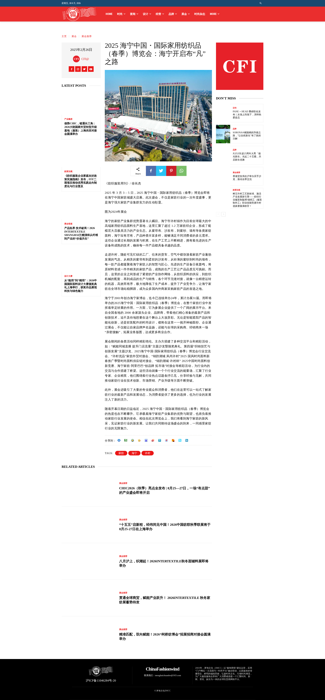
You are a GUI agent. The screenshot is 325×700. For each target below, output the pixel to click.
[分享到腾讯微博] (159, 440)
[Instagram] (78, 69)
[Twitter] (84, 69)
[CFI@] (77, 59)
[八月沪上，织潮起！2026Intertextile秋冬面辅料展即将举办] (89, 561)
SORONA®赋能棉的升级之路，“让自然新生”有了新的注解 (247, 135)
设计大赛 (68, 276)
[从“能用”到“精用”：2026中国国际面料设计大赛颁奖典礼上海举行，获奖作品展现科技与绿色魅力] (81, 260)
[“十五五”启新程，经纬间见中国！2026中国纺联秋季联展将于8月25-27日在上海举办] (89, 525)
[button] (260, 3)
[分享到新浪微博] (152, 440)
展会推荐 (87, 36)
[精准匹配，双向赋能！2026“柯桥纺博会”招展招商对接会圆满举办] (89, 634)
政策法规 (68, 171)
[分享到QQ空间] (132, 440)
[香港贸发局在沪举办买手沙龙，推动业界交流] (223, 176)
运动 (234, 108)
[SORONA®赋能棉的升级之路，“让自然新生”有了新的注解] (223, 134)
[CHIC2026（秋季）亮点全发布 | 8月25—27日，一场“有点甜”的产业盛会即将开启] (89, 488)
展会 (74, 36)
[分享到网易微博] (166, 440)
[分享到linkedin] (186, 440)
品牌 (234, 129)
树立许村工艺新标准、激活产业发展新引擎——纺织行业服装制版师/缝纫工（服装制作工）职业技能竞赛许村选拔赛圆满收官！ (247, 199)
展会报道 (68, 224)
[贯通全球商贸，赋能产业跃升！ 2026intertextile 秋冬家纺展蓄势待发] (89, 598)
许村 (147, 453)
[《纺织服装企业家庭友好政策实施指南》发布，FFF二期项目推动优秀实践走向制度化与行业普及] (81, 155)
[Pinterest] (171, 171)
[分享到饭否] (180, 440)
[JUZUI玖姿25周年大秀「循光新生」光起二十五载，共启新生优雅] (223, 155)
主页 (64, 36)
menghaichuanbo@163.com (168, 675)
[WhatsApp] (181, 171)
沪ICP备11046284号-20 (101, 680)
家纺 (121, 453)
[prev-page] (218, 214)
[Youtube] (91, 69)
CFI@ (85, 59)
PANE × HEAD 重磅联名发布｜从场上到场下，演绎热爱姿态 (247, 114)
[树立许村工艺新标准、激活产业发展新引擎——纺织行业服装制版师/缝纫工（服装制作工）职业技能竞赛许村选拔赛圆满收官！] (223, 197)
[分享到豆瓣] (125, 440)
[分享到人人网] (119, 440)
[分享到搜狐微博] (173, 440)
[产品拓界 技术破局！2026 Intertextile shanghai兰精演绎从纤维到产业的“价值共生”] (81, 207)
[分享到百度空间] (146, 440)
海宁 (134, 453)
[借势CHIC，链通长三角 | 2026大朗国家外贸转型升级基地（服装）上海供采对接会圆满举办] (81, 103)
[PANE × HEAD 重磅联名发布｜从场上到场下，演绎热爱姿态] (223, 113)
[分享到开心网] (139, 440)
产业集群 (68, 119)
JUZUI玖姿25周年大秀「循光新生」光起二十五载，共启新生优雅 (247, 156)
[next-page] (223, 214)
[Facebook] (71, 69)
